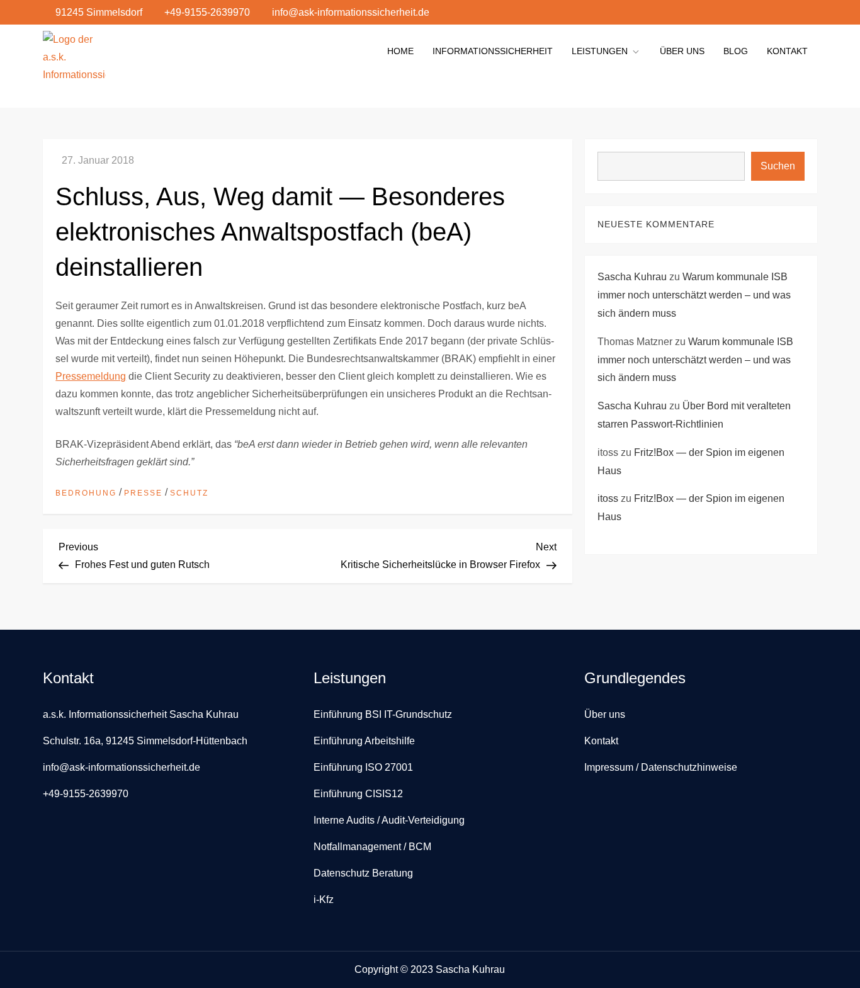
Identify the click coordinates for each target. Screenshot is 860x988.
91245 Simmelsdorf (98, 12)
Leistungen (600, 51)
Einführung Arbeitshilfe (364, 740)
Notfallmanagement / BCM (372, 846)
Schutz (189, 493)
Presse (143, 493)
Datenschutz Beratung (363, 873)
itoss (607, 499)
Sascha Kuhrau (632, 277)
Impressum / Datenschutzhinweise (660, 767)
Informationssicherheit (493, 51)
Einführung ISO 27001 (363, 767)
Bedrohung (85, 493)
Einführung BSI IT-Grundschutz (383, 714)
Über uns (682, 51)
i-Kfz (324, 899)
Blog (735, 51)
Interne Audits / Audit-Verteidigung (389, 820)
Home (400, 51)
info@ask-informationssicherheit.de (350, 12)
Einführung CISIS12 (358, 793)
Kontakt (787, 51)
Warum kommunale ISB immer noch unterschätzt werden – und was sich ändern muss (694, 295)
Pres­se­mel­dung (90, 376)
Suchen (778, 166)
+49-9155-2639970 (207, 12)
